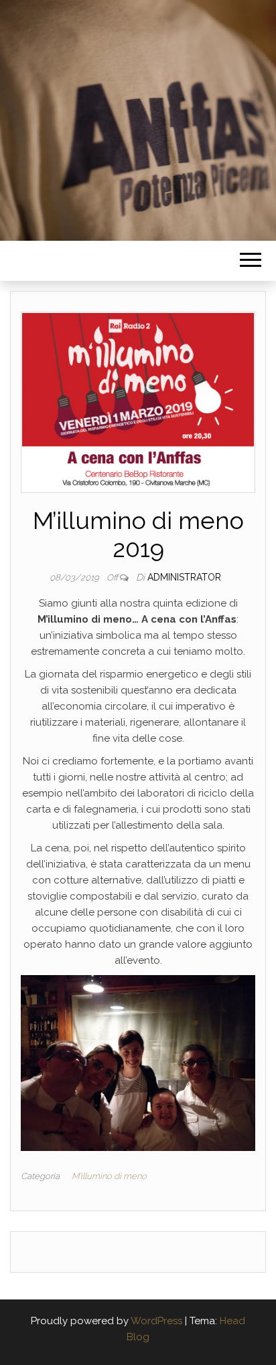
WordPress (156, 1321)
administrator (184, 577)
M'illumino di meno (109, 1176)
